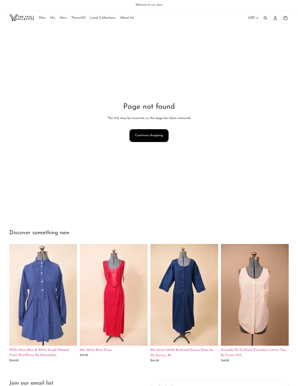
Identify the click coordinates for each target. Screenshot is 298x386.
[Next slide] (70, 295)
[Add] (70, 338)
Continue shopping (149, 135)
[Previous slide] (16, 295)
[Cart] (285, 18)
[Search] (265, 18)
